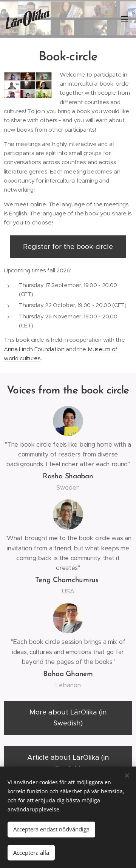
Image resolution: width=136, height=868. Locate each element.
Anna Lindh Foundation (34, 349)
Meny (124, 18)
